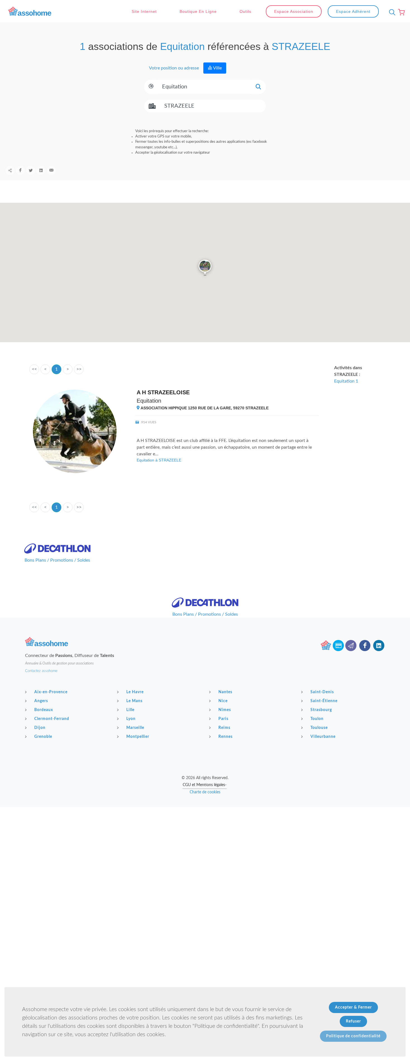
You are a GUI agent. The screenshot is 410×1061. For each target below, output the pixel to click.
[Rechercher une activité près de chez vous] (391, 12)
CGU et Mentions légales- (204, 785)
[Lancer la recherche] (258, 87)
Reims (224, 728)
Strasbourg (321, 710)
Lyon (131, 719)
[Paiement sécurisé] (338, 645)
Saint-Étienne (323, 701)
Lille (130, 710)
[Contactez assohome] (350, 645)
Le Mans (134, 701)
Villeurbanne (323, 737)
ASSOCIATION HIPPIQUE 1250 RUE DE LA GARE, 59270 (204, 408)
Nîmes (224, 710)
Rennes (225, 737)
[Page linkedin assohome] (378, 645)
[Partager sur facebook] (20, 170)
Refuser (353, 1021)
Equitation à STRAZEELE (159, 460)
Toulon (317, 719)
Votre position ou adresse (173, 68)
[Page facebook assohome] (364, 645)
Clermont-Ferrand (51, 719)
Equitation (149, 401)
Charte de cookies (205, 792)
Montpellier (137, 737)
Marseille (135, 728)
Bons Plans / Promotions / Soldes (57, 560)
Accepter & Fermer (353, 1007)
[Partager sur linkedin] (41, 170)
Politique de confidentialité (353, 1036)
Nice (223, 701)
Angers (41, 701)
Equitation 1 (346, 381)
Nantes (225, 692)
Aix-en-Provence (50, 692)
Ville (217, 68)
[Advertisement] (205, 846)
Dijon (39, 728)
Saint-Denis (322, 692)
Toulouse (319, 728)
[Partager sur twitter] (30, 170)
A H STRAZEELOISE (163, 392)
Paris (223, 719)
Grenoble (43, 737)
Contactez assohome (41, 671)
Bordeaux (43, 710)
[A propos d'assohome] (325, 645)
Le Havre (135, 692)
